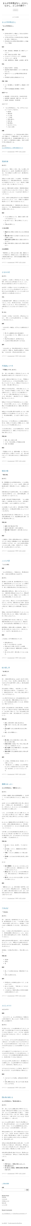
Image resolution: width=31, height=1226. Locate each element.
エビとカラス (6, 1005)
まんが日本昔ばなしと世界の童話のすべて (12, 148)
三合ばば (5, 908)
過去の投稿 (5, 1183)
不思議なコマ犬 (7, 366)
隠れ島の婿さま (7, 1097)
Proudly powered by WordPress (15, 1223)
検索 (3, 1187)
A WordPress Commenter (19, 1213)
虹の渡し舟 (6, 668)
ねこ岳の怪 (4, 1223)
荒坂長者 (5, 161)
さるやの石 (6, 272)
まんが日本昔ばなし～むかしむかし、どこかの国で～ (15, 4)
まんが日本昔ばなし (9, 22)
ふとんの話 (6, 561)
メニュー (15, 9)
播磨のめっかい (7, 784)
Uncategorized (11, 151)
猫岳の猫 (5, 471)
